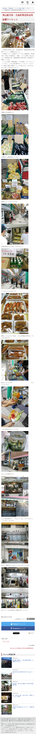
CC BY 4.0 (16, 729)
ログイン (33, 4)
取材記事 (11, 8)
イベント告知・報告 (19, 8)
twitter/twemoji (20, 727)
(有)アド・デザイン (25, 730)
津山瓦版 (5, 2)
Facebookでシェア (18, 628)
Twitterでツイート (19, 624)
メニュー (22, 4)
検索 (27, 4)
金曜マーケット (30, 619)
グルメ (28, 8)
